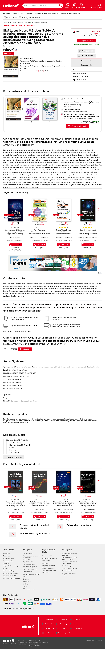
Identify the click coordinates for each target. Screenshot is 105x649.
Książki (14, 13)
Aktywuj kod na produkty (10, 566)
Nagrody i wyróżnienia (48, 568)
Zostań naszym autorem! (49, 558)
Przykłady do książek (48, 565)
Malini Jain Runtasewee (70, 118)
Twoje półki (6, 563)
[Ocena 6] (37, 66)
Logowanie (6, 553)
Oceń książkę (46, 561)
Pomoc (28, 331)
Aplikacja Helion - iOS (9, 576)
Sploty (50, 633)
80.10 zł (16, 244)
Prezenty (6, 568)
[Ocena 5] (35, 66)
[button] (98, 209)
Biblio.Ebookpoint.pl (64, 633)
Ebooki (20, 13)
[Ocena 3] (30, 66)
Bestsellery (64, 13)
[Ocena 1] (26, 66)
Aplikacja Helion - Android (10, 573)
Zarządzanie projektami (29, 401)
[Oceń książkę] (31, 66)
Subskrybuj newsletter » (79, 525)
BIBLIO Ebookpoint (67, 566)
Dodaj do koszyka (86, 40)
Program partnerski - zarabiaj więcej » (34, 527)
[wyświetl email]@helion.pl (40, 642)
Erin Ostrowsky (65, 510)
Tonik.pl (99, 640)
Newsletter (26, 579)
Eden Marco (15, 510)
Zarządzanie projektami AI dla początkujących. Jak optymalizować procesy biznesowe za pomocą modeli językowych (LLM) (15, 233)
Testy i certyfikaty (8, 571)
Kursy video (29, 13)
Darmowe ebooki (75, 13)
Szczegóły (79, 73)
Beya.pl (64, 628)
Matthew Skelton (33, 238)
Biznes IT (6, 401)
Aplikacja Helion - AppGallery (12, 578)
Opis (77, 70)
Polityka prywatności (29, 564)
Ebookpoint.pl (78, 624)
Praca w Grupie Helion (68, 571)
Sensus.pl (64, 619)
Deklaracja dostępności (30, 566)
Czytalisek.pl (78, 628)
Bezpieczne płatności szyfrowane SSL (21, 609)
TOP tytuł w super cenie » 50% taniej (18, 25)
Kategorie (6, 13)
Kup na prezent (87, 51)
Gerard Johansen (39, 510)
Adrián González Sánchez (84, 118)
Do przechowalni (86, 65)
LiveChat (25, 584)
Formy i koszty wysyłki (30, 569)
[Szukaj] (60, 6)
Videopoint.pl (50, 628)
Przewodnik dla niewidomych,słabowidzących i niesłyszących (31, 557)
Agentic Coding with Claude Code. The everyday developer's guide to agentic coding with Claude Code (15, 504)
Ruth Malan (49, 238)
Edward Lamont (67, 238)
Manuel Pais (42, 238)
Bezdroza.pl (63, 624)
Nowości (55, 13)
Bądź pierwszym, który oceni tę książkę (52, 66)
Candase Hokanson (91, 238)
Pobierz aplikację (11, 17)
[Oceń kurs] (10, 349)
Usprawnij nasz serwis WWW (31, 574)
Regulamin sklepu (28, 562)
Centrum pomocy (28, 553)
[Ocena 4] (33, 66)
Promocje (47, 13)
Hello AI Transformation (71, 109)
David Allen (59, 238)
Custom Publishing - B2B (69, 568)
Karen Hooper (28, 58)
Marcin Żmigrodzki (15, 238)
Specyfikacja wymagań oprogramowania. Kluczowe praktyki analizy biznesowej (88, 232)
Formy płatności (27, 571)
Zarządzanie (15, 401)
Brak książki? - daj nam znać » (35, 533)
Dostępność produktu (80, 76)
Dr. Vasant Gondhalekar (70, 111)
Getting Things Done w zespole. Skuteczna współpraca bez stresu (63, 232)
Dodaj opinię (25, 349)
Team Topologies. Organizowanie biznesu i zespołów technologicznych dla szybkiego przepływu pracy (39, 232)
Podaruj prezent (34, 17)
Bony (23, 17)
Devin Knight (56, 510)
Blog (24, 576)
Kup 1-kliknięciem (87, 55)
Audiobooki (39, 13)
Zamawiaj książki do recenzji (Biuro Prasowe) (70, 562)
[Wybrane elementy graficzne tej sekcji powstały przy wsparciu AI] (101, 273)
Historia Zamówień (8, 558)
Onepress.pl (49, 619)
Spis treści (79, 80)
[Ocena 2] (28, 66)
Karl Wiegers (82, 238)
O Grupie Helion (47, 556)
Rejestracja (6, 556)
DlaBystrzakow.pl (50, 624)
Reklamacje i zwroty (29, 589)
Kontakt (25, 586)
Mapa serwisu (27, 581)
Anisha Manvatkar (82, 111)
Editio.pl (77, 619)
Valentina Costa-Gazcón (88, 510)
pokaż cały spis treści (14, 457)
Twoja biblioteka (8, 561)
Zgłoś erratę (7, 395)
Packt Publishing (35, 61)
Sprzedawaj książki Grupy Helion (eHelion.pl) (69, 558)
